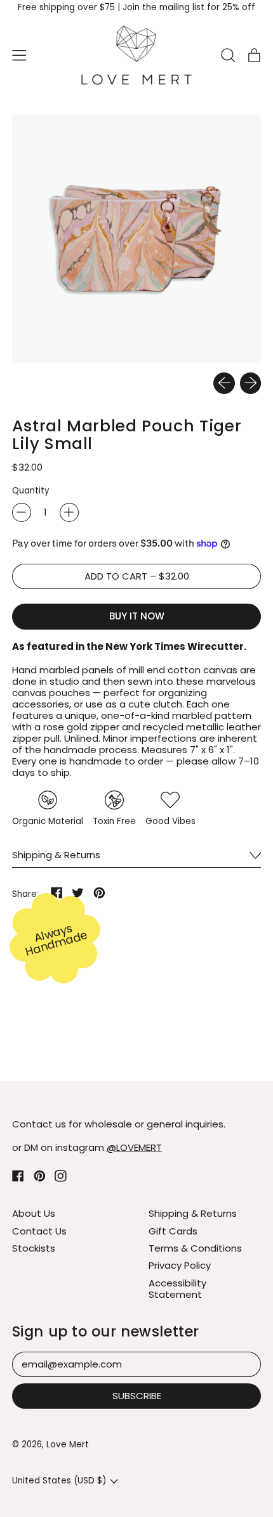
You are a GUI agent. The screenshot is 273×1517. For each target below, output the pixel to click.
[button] (228, 55)
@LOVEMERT (134, 1147)
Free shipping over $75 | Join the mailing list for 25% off (136, 7)
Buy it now (136, 616)
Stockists (33, 1248)
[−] (21, 512)
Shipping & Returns (193, 1213)
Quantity (31, 491)
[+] (69, 512)
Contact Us (39, 1231)
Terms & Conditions (195, 1248)
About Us (33, 1213)
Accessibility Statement (177, 1288)
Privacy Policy (180, 1265)
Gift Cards (173, 1231)
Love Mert (67, 1444)
